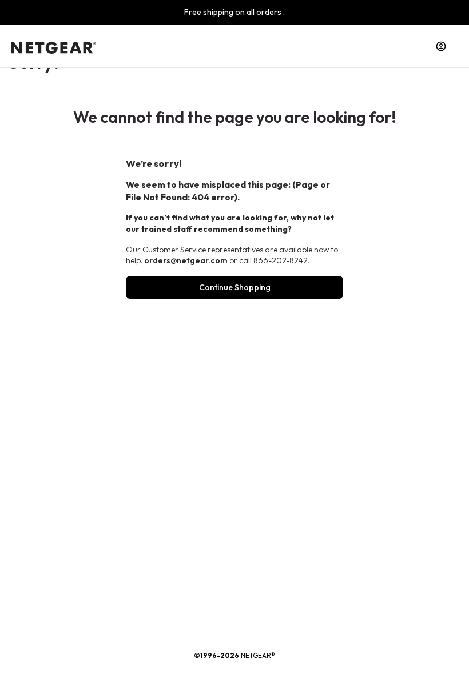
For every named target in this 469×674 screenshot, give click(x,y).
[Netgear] (53, 46)
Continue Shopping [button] (235, 287)
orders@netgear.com (186, 260)
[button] (441, 46)
